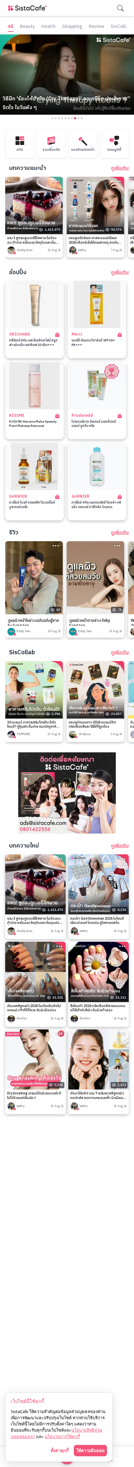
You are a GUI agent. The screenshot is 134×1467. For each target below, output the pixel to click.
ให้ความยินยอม (90, 1450)
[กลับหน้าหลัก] (28, 8)
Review (96, 26)
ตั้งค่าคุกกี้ (60, 1450)
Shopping (72, 26)
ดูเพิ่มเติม (120, 168)
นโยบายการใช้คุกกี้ (62, 1436)
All (10, 26)
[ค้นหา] (120, 8)
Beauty (27, 26)
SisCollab (120, 26)
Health (48, 26)
